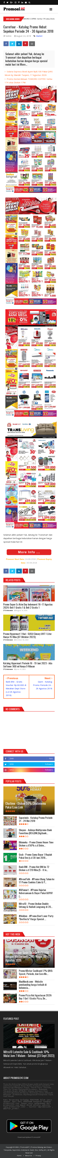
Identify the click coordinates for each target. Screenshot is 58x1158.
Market (39, 36)
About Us (28, 1155)
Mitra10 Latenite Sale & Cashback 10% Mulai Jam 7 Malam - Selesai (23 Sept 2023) (28, 1054)
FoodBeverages (44, 19)
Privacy (38, 1155)
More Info (26, 552)
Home (19, 1155)
